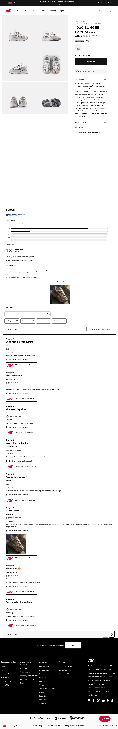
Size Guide (5, 674)
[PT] (8, 3)
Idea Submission (65, 666)
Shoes (83, 21)
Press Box (43, 696)
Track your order (26, 672)
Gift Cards (24, 668)
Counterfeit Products (67, 674)
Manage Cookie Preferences (74, 726)
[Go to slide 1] (58, 4)
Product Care (6, 681)
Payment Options (27, 679)
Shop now (71, 2)
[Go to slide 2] (59, 4)
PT (13, 726)
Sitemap (42, 700)
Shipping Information (28, 676)
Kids (76, 21)
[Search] (100, 10)
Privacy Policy (37, 726)
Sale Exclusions (7, 677)
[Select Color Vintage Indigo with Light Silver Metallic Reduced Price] (78, 48)
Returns (23, 683)
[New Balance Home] (9, 10)
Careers (42, 685)
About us (43, 703)
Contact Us (5, 666)
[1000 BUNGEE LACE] (18, 31)
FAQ (2, 670)
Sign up (73, 645)
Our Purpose (44, 666)
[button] (105, 10)
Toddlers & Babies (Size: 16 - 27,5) (89, 24)
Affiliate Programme (67, 670)
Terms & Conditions (53, 726)
